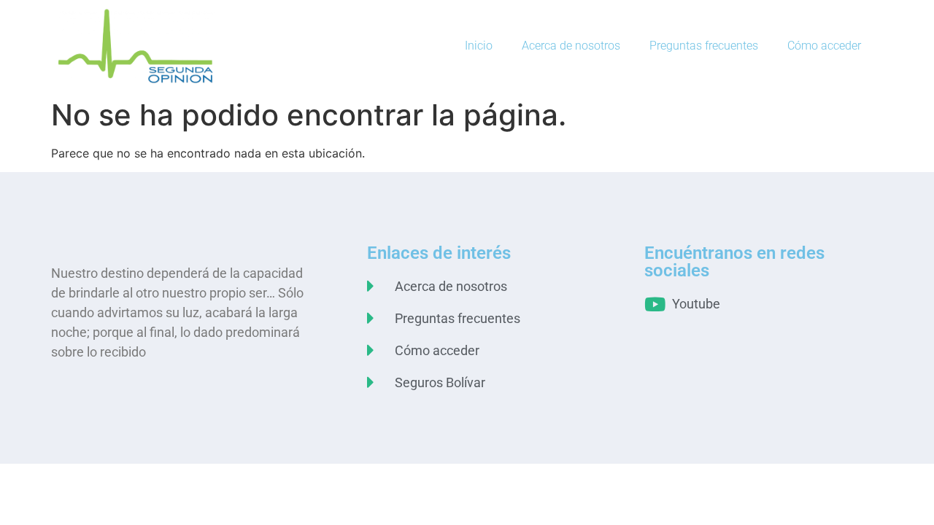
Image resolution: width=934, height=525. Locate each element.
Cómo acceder (824, 45)
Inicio (479, 45)
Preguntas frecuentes (703, 45)
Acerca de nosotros (571, 45)
